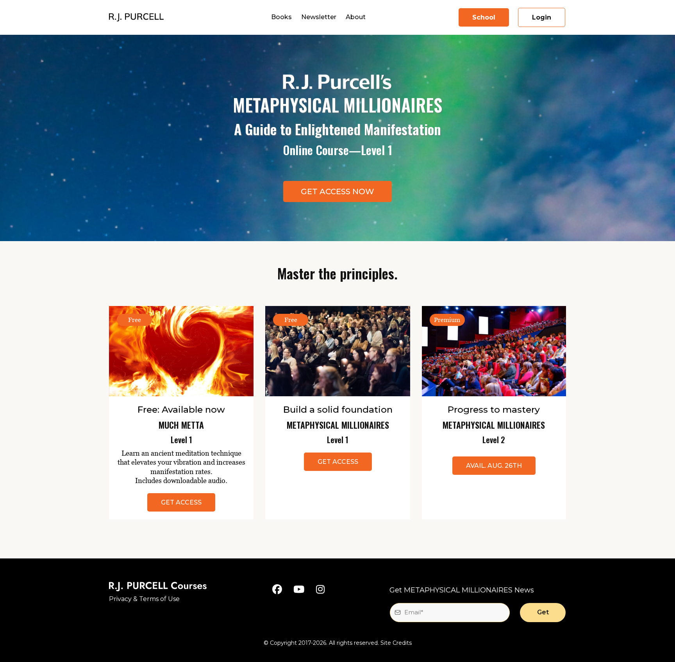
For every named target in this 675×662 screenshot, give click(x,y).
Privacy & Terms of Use (144, 599)
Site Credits (396, 642)
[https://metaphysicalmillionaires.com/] (136, 17)
